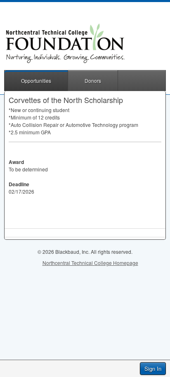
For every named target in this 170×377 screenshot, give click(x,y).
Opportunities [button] (36, 80)
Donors (93, 80)
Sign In (152, 368)
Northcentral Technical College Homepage (90, 262)
